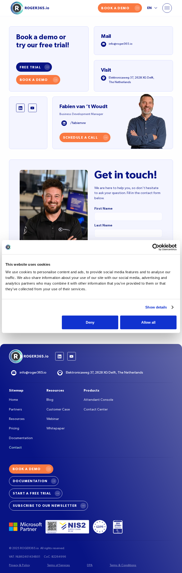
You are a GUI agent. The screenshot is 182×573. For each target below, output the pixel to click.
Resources (17, 419)
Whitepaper (55, 428)
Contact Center (96, 409)
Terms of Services (58, 565)
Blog (49, 399)
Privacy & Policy (19, 565)
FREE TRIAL (30, 67)
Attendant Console (98, 399)
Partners (15, 409)
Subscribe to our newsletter (45, 505)
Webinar (52, 419)
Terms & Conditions (122, 565)
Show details (156, 307)
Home (13, 399)
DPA (89, 565)
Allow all (148, 322)
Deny (90, 322)
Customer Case (58, 409)
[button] (167, 8)
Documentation (21, 438)
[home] (29, 8)
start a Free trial (32, 493)
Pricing (14, 428)
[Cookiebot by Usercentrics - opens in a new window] (156, 247)
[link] (34, 67)
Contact (15, 447)
